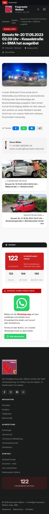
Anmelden (29, 509)
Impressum (6, 509)
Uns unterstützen (9, 468)
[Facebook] (4, 392)
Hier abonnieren (17, 336)
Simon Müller (10, 52)
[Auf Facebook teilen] (15, 128)
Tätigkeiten (7, 414)
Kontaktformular (9, 459)
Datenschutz (18, 509)
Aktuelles (6, 405)
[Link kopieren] (40, 128)
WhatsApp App (24, 314)
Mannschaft (7, 418)
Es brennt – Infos (9, 464)
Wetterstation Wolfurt (11, 472)
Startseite (5, 22)
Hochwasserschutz (10, 443)
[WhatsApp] (23, 392)
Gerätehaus (7, 447)
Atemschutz (7, 434)
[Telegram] (17, 392)
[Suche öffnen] (38, 9)
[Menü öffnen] (44, 9)
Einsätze (5, 409)
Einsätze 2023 (15, 21)
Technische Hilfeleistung (12, 439)
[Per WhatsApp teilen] (24, 128)
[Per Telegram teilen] (31, 128)
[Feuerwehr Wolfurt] (8, 9)
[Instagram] (10, 392)
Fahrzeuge (6, 430)
